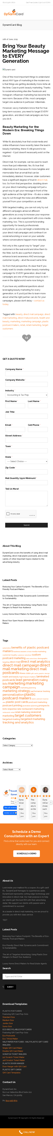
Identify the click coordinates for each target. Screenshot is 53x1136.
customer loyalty (10, 655)
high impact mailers (27, 677)
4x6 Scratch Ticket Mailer (14, 1060)
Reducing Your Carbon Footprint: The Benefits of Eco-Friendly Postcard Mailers (26, 588)
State (8, 457)
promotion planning (30, 706)
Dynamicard (13, 1118)
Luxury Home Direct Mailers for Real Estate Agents (25, 614)
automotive (7, 648)
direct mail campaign (33, 314)
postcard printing (12, 705)
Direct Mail (45, 1123)
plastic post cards (17, 701)
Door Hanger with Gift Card (14, 1066)
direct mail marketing (26, 667)
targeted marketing (33, 719)
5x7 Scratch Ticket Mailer (13, 1057)
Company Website (15, 380)
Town (8, 446)
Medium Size (8, 1020)
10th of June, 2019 (10, 39)
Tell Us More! (12, 489)
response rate (14, 709)
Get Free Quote (31, 2)
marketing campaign (31, 321)
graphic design (44, 673)
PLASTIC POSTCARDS (12, 1011)
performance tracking (40, 691)
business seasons (19, 651)
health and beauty (11, 677)
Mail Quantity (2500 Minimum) (21, 478)
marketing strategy (16, 691)
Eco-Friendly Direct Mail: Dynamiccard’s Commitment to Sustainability (25, 597)
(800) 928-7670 (9, 2)
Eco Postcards (9, 1036)
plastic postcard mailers (19, 696)
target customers (28, 715)
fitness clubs (25, 673)
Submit (26, 525)
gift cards (34, 673)
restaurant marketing (33, 709)
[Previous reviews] (16, 802)
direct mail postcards (28, 318)
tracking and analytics (18, 722)
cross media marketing (36, 651)
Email (8, 425)
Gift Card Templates (11, 1073)
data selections (31, 658)
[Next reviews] (51, 802)
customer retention (24, 655)
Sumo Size (7, 1026)
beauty (19, 314)
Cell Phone (34, 425)
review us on (9, 813)
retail (22, 325)
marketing (15, 321)
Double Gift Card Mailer (13, 1051)
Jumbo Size (8, 1023)
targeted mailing (11, 719)
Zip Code (10, 467)
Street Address (14, 435)
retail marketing (33, 325)
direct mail (42, 180)
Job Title (10, 412)
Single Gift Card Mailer (12, 1048)
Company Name (14, 369)
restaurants (6, 712)
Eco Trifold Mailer (10, 1039)
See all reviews (10, 808)
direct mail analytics (35, 661)
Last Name (34, 401)
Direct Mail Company (11, 1123)
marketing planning (28, 688)
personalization (13, 694)
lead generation (27, 680)
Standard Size (9, 1017)
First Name (11, 401)
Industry (10, 390)
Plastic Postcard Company (30, 1123)
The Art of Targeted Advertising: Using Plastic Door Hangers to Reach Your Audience (25, 606)
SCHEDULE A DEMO (26, 853)
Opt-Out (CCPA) (44, 2)
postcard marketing (38, 702)
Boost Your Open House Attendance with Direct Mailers (23, 622)
